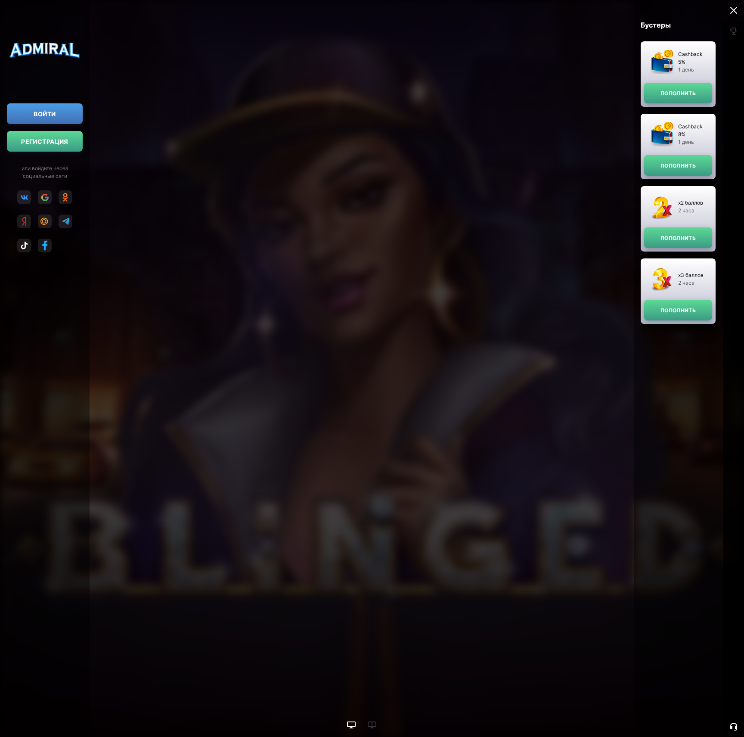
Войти (45, 114)
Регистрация (44, 141)
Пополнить (678, 93)
